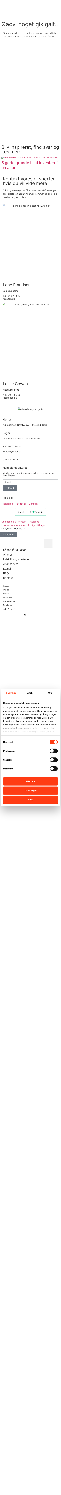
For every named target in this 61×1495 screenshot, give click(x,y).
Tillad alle (30, 781)
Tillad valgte (30, 790)
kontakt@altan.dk (12, 451)
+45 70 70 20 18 (12, 446)
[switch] (54, 751)
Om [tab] (50, 693)
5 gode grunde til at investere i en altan (29, 165)
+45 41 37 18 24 (11, 296)
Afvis (30, 799)
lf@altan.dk (9, 298)
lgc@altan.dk (10, 397)
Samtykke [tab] (11, 693)
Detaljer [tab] (30, 693)
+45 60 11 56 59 (12, 394)
